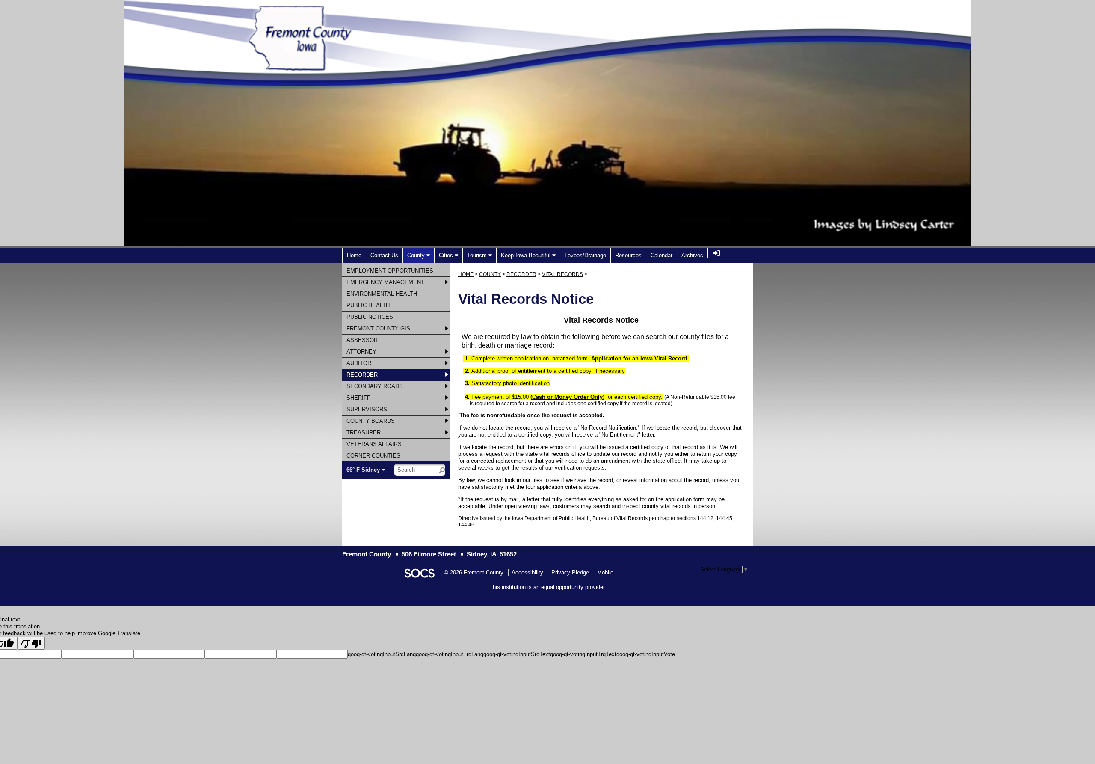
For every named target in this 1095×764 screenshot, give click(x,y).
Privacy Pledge (570, 572)
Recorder (521, 274)
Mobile (605, 572)
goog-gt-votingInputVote (645, 654)
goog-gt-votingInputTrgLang (449, 654)
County (490, 274)
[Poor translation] (31, 643)
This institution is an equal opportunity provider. (547, 587)
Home (466, 274)
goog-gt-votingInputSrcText (516, 654)
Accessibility (527, 572)
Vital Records (562, 274)
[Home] (425, 66)
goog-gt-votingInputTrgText (583, 654)
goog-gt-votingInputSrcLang (382, 654)
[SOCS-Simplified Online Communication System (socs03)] (419, 572)
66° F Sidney (363, 470)
